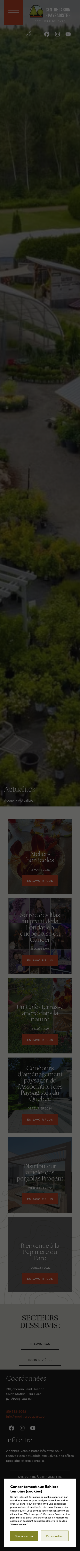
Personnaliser (55, 1536)
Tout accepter (24, 1536)
